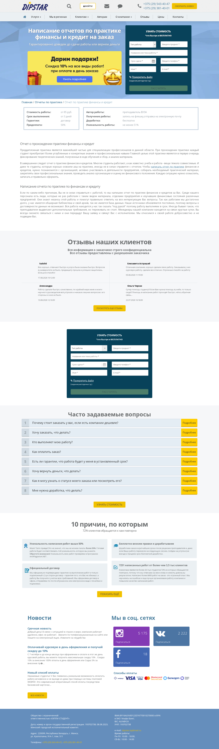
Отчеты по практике (48, 102)
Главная (27, 102)
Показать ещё (109, 594)
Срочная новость (39, 628)
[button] (81, 17)
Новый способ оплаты (43, 672)
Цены (161, 16)
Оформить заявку (184, 6)
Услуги (35, 16)
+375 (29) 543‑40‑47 (52, 742)
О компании (123, 16)
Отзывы (144, 16)
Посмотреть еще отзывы (109, 308)
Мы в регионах (58, 16)
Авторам (102, 16)
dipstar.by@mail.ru (131, 730)
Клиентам (81, 16)
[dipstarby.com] (35, 6)
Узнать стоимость (109, 504)
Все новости (37, 695)
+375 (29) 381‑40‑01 (72, 742)
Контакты (178, 16)
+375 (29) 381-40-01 (156, 8)
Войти (89, 6)
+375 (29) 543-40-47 (156, 4)
